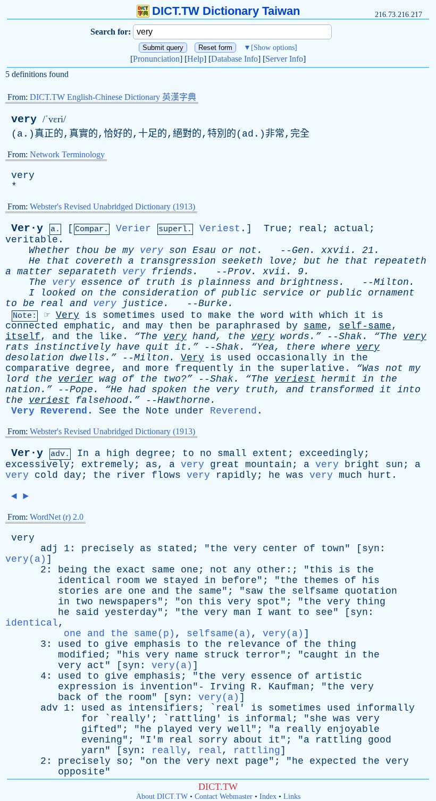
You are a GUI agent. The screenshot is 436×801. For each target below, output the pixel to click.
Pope (81, 389)
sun (394, 464)
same (315, 326)
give (116, 644)
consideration (160, 293)
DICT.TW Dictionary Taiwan (226, 11)
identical (84, 580)
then (180, 326)
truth (160, 282)
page (257, 761)
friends (172, 271)
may (154, 326)
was (295, 475)
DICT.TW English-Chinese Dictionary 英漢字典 (113, 97)
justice (142, 303)
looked (58, 293)
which (333, 315)
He (34, 261)
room (128, 580)
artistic (338, 676)
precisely (107, 548)
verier (75, 379)
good (379, 740)
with (301, 315)
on (87, 293)
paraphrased (248, 326)
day (72, 475)
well (239, 729)
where (335, 347)
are (113, 591)
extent (270, 453)
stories (78, 591)
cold (46, 475)
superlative (312, 368)
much (350, 475)
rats (17, 347)
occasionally (292, 357)
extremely (107, 464)
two (84, 601)
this (321, 569)
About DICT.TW (162, 796)
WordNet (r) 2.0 (56, 516)
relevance (254, 644)
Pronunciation (156, 58)
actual (351, 228)
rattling (192, 718)
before (239, 580)
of (134, 282)
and (265, 282)
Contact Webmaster (224, 796)
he (333, 261)
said (87, 612)
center (280, 548)
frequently (204, 368)
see (324, 612)
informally (385, 708)
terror (262, 655)
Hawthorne (183, 400)
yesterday (131, 612)
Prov (239, 271)
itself (22, 336)
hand (204, 336)
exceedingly (331, 453)
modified (81, 655)
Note (157, 411)
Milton (391, 282)
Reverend (233, 411)
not (248, 250)
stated (174, 548)
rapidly (236, 475)
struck (221, 655)
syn (371, 548)
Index (267, 796)
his (371, 580)
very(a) (25, 559)
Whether (49, 250)
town (333, 548)
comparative (37, 368)
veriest (294, 379)
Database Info (234, 58)
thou (87, 250)
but (312, 261)
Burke (213, 303)
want (280, 612)
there (300, 347)
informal (268, 718)
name (186, 655)
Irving (227, 686)
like (110, 336)
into (409, 389)
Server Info (284, 58)
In (83, 453)
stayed (180, 580)
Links (291, 796)
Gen (300, 250)
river (131, 475)
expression (87, 686)
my (128, 250)
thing (370, 601)
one (189, 569)
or (227, 250)
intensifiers (163, 708)
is (186, 282)
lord (17, 379)
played (174, 729)
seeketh (242, 261)
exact (131, 569)
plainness (224, 282)
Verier (133, 228)
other (271, 569)
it (360, 315)
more (157, 368)
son (178, 250)
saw (254, 591)
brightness (309, 282)
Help (195, 58)
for (90, 718)
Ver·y (27, 228)
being (72, 569)
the (107, 293)
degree (93, 368)
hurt (379, 475)
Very (67, 315)
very (24, 119)
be (110, 250)
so (122, 761)
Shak (350, 336)
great (224, 464)
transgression (178, 261)
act (96, 665)
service (283, 293)
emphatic (87, 326)
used (173, 315)
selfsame (315, 591)
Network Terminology (67, 154)
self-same (365, 326)
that (58, 261)
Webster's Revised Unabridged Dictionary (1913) (112, 206)
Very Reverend (49, 411)
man (242, 612)
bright (362, 464)
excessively (37, 464)
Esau (204, 250)
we (151, 580)
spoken (169, 389)
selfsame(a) (219, 633)
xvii (274, 271)
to (11, 303)
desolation (34, 357)
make (219, 315)
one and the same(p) (119, 633)
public (239, 293)
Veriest (219, 228)
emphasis (157, 644)
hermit (338, 379)
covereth (99, 261)
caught (321, 655)
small (232, 453)
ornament (391, 293)
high (118, 453)
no (206, 453)
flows (166, 475)
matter (34, 271)
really (128, 718)
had (137, 389)
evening (101, 740)
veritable (31, 239)
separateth (87, 271)
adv (49, 708)
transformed (341, 389)
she (318, 718)
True (275, 228)
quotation (371, 591)
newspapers (128, 601)
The (37, 282)
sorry (213, 740)
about (248, 740)
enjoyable (353, 729)
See (107, 411)
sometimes (129, 315)
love (280, 261)
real (310, 228)
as (151, 464)
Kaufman (289, 686)
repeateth (400, 261)
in (339, 357)
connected (31, 326)
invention (166, 686)
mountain (268, 464)
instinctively (73, 347)
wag (107, 379)
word (272, 315)
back (69, 697)
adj (49, 548)
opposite (81, 771)
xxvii (335, 250)
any (242, 569)
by (292, 326)
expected (332, 761)
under (189, 411)
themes (321, 580)
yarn (93, 750)
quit (157, 347)
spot (268, 601)
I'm (154, 740)
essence (101, 282)
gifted (98, 729)
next (227, 761)
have (128, 347)
